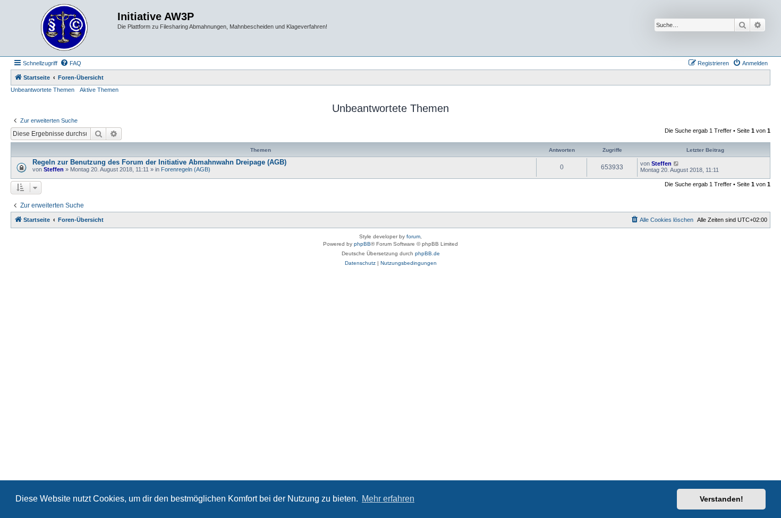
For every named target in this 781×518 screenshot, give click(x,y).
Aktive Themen (99, 90)
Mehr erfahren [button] (388, 498)
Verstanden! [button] (721, 499)
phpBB (362, 244)
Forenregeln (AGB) (185, 169)
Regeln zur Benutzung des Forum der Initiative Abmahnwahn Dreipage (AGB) (159, 162)
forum (413, 236)
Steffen (54, 169)
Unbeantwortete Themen (42, 90)
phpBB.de (427, 253)
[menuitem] (70, 63)
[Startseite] (65, 28)
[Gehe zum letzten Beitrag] (676, 163)
